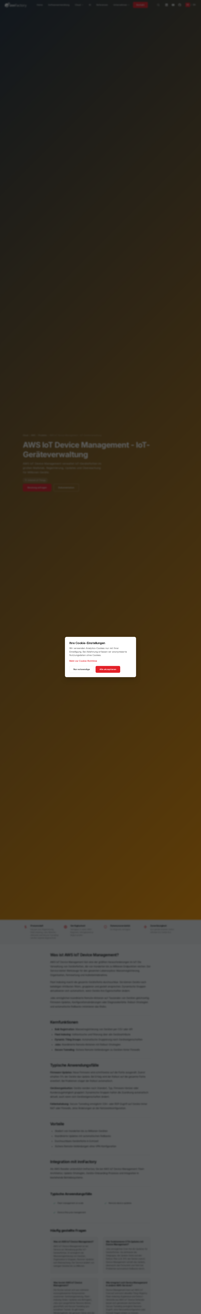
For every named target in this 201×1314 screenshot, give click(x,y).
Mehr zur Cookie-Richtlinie (83, 661)
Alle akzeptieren (108, 669)
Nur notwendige (81, 669)
